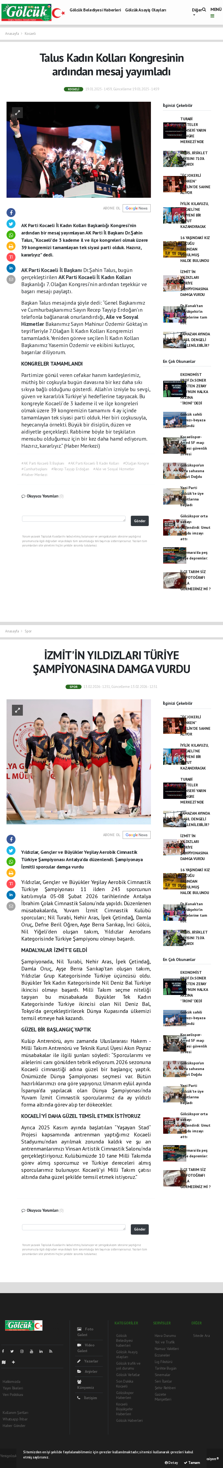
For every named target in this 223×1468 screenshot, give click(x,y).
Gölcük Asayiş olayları (145, 10)
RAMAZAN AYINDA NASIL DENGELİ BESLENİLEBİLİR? (194, 340)
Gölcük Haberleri (129, 1420)
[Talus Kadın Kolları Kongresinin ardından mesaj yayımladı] (79, 149)
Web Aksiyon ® (208, 1459)
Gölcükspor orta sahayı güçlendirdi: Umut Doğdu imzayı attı (195, 527)
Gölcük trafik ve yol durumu (128, 1366)
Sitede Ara (201, 1335)
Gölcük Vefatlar (128, 1374)
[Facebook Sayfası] (5, 1351)
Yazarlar (90, 1361)
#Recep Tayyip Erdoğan (70, 468)
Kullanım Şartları (15, 1412)
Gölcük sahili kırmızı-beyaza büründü (192, 420)
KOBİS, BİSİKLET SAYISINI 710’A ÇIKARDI (193, 158)
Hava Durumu (165, 1335)
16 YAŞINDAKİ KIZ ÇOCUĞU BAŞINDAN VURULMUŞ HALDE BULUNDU (195, 249)
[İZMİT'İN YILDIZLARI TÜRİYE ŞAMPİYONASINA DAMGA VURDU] (79, 761)
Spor (28, 631)
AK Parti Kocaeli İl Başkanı (52, 270)
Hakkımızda (11, 1381)
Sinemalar (163, 1374)
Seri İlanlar (163, 1381)
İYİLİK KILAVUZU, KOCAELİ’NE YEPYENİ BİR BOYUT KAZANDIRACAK (194, 215)
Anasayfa (12, 33)
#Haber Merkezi (34, 474)
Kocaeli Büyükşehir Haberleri (124, 1409)
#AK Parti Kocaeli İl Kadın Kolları (93, 463)
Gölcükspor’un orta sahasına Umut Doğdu (192, 471)
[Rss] (53, 1351)
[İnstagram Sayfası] (24, 1351)
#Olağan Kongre (136, 463)
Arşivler (90, 1371)
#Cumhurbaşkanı (34, 468)
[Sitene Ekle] (15, 1362)
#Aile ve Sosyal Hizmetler (114, 468)
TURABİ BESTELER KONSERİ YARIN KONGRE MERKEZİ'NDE (193, 130)
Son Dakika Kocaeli (124, 1384)
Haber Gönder (14, 1425)
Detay (173, 1462)
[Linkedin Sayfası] (43, 1351)
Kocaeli (30, 33)
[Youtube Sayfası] (34, 1351)
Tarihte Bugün (166, 1368)
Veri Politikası (13, 1394)
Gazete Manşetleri (163, 1397)
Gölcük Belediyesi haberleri (95, 10)
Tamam (193, 1462)
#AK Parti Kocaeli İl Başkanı (42, 463)
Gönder (139, 521)
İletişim (90, 1397)
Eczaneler (162, 1355)
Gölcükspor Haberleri (125, 1395)
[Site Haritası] (6, 1362)
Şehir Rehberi (165, 1387)
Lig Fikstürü (163, 1361)
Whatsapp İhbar (15, 1419)
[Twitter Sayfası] (14, 1351)
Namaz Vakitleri (167, 1348)
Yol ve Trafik (165, 1342)
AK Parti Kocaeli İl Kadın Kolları (94, 277)
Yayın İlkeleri (13, 1388)
